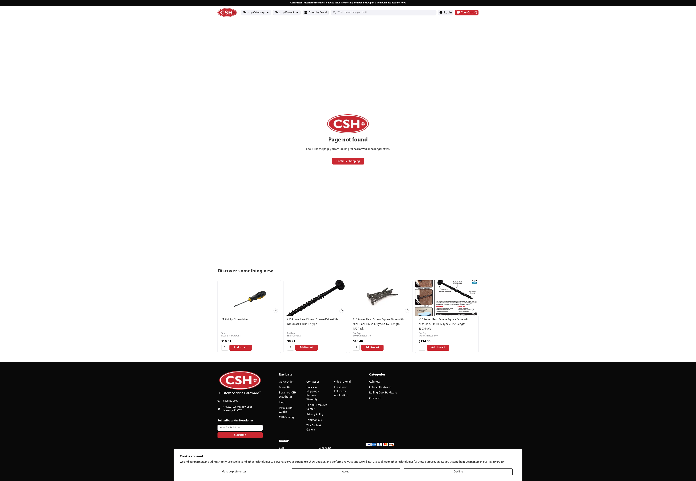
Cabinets (374, 381)
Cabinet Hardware (380, 387)
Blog (282, 402)
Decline (458, 471)
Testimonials (314, 420)
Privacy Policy (496, 461)
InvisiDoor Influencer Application (341, 391)
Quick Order (286, 381)
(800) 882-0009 (230, 401)
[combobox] (379, 12)
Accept (346, 471)
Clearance (375, 398)
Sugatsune (324, 448)
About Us (284, 387)
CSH (281, 448)
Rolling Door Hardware (383, 392)
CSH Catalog (286, 417)
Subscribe (240, 434)
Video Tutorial (342, 381)
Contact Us (312, 381)
